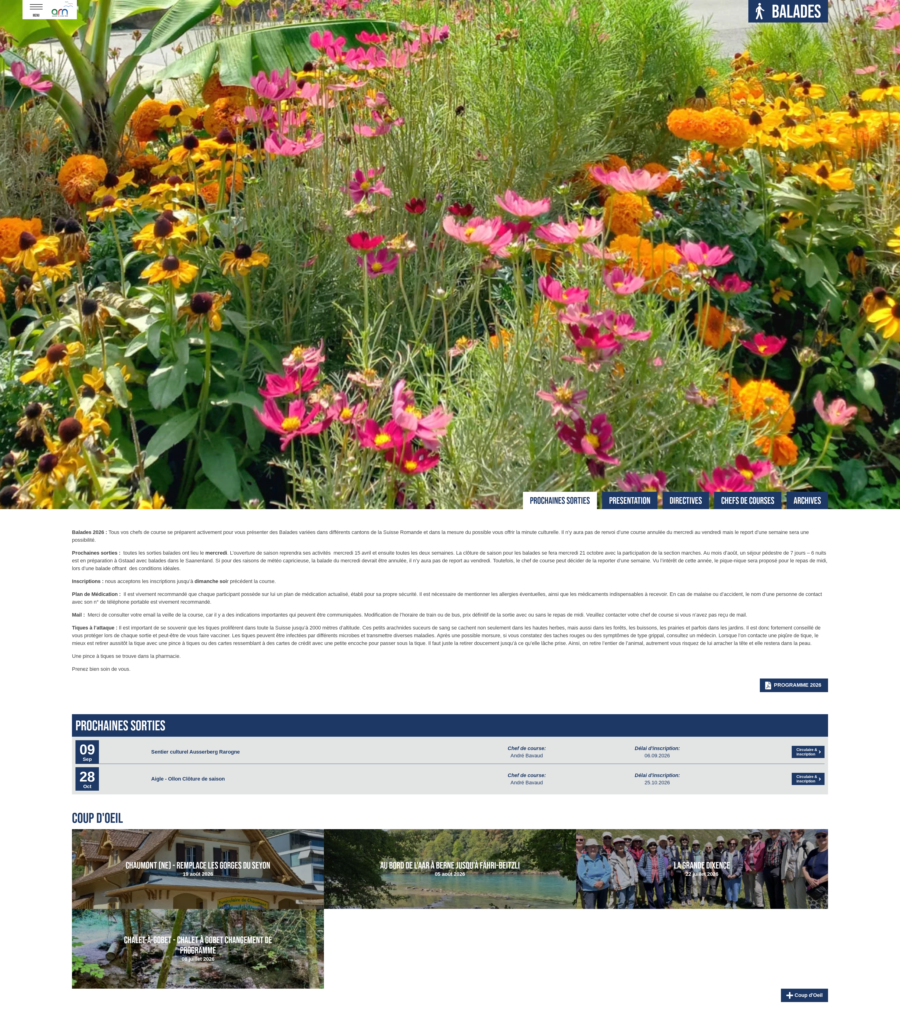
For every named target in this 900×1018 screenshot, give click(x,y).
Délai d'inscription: (657, 748)
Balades (796, 11)
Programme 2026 (797, 685)
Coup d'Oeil (808, 995)
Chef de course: (527, 748)
